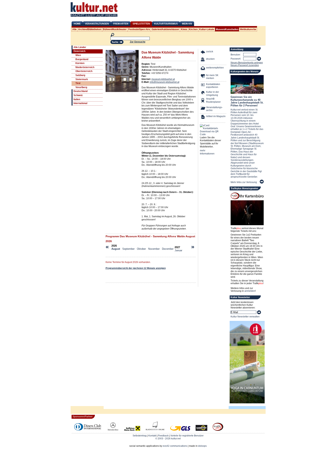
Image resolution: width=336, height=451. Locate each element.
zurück (209, 51)
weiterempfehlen (215, 67)
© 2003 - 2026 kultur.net (168, 438)
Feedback (163, 435)
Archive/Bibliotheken (89, 29)
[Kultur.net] (94, 17)
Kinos (184, 29)
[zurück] (203, 52)
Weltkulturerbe (248, 29)
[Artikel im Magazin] (203, 117)
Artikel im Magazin (216, 116)
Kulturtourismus (166, 23)
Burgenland (81, 59)
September (128, 248)
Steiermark (81, 79)
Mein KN (187, 23)
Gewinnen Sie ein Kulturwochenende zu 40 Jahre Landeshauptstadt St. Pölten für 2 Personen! (247, 101)
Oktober (141, 248)
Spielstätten (141, 23)
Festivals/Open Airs (139, 29)
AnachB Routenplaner (209, 100)
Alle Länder (80, 47)
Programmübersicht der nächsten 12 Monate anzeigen (136, 268)
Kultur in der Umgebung (212, 93)
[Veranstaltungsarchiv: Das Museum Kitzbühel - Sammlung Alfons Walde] (203, 108)
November (154, 248)
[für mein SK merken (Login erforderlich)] (203, 76)
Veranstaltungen (97, 23)
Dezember (167, 248)
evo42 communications (175, 446)
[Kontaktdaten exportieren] (203, 85)
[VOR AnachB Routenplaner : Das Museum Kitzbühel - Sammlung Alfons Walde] (203, 100)
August (115, 248)
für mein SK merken (212, 77)
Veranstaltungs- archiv (214, 109)
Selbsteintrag (140, 435)
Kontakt (152, 435)
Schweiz (78, 95)
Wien (78, 55)
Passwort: (236, 58)
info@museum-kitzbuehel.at (164, 82)
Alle (74, 29)
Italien (77, 99)
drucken (210, 59)
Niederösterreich (84, 67)
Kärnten (79, 63)
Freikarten (120, 23)
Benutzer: (236, 54)
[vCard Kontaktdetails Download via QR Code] (210, 130)
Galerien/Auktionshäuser (165, 29)
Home (77, 23)
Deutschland (81, 91)
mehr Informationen (207, 152)
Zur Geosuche (137, 41)
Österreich (79, 51)
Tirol (77, 83)
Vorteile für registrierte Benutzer (187, 435)
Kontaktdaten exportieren (213, 86)
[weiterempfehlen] (203, 68)
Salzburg (80, 75)
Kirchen (193, 29)
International (80, 103)
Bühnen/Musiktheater (115, 29)
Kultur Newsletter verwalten (245, 316)
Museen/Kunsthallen (227, 29)
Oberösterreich (83, 71)
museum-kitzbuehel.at (163, 79)
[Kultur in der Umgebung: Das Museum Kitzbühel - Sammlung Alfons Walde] (203, 93)
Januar (178, 250)
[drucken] (203, 60)
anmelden (249, 291)
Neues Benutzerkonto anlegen (247, 62)
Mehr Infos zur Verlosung (244, 182)
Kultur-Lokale (206, 29)
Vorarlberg (81, 87)
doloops (202, 446)
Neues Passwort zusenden (245, 65)
